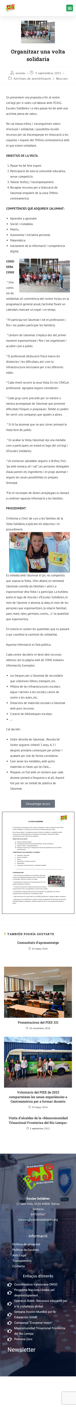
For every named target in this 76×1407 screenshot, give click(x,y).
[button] (69, 8)
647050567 (38, 1214)
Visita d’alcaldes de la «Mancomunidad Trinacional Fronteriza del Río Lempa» (38, 1120)
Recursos (62, 78)
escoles (20, 73)
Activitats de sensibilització (32, 78)
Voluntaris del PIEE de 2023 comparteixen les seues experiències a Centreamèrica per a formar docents (38, 1096)
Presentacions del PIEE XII (38, 1022)
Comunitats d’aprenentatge (38, 942)
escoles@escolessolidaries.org (38, 1219)
